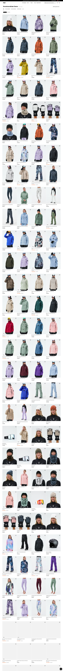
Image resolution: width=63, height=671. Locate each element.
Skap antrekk (39, 2)
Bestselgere (24, 2)
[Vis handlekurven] (59, 3)
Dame (31, 2)
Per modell (8, 12)
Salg (35, 2)
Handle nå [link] (38, 0)
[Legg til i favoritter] (15, 15)
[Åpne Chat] (61, 669)
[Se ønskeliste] (57, 3)
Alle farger (5, 12)
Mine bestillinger (54, 0)
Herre (28, 2)
